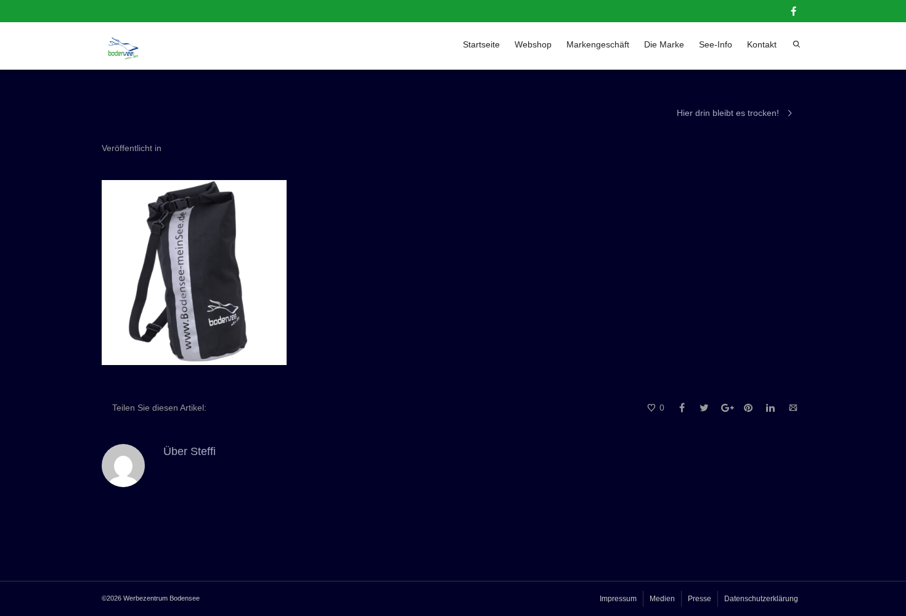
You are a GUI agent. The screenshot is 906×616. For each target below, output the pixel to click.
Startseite (481, 44)
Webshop (533, 44)
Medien (662, 598)
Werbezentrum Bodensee (161, 598)
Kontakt (762, 44)
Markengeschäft (597, 44)
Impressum (618, 598)
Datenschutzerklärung (761, 598)
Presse (699, 598)
